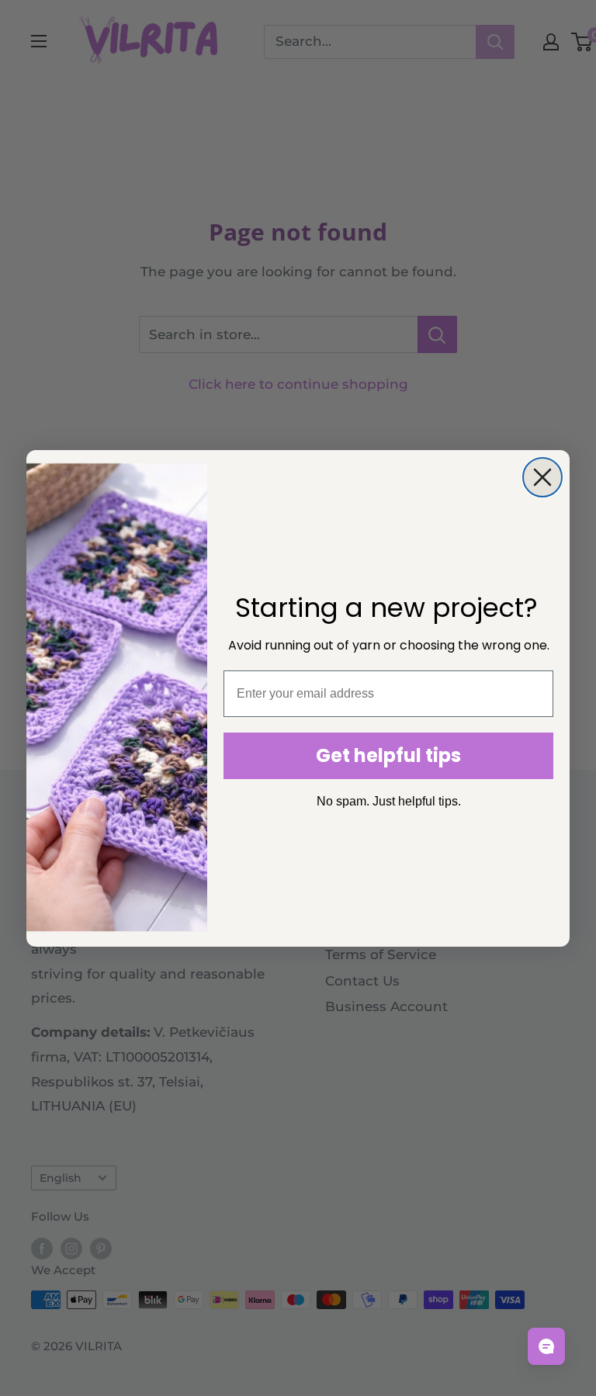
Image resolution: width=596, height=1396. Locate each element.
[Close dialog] (542, 477)
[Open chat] (546, 1346)
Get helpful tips (388, 755)
